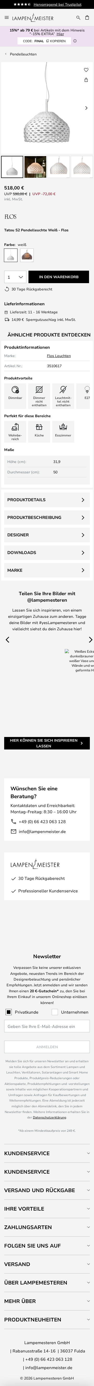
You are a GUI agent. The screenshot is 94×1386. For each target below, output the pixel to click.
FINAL (44, 41)
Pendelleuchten (23, 54)
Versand (17, 1264)
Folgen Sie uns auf (32, 1245)
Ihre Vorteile (24, 1208)
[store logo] (36, 17)
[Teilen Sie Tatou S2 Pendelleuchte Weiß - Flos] (86, 80)
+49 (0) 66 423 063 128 (42, 821)
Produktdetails (26, 500)
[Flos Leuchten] (32, 216)
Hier (60, 33)
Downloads (21, 552)
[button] (12, 167)
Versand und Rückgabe (39, 1190)
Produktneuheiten (32, 1319)
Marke (14, 570)
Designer (18, 535)
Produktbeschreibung (34, 517)
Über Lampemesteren (35, 1282)
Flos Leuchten (59, 355)
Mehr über (20, 1301)
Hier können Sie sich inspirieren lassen (44, 743)
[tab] (47, 1153)
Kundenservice (27, 1153)
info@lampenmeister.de (42, 831)
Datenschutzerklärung (49, 1117)
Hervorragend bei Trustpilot (57, 4)
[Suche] (78, 17)
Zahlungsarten (28, 1227)
